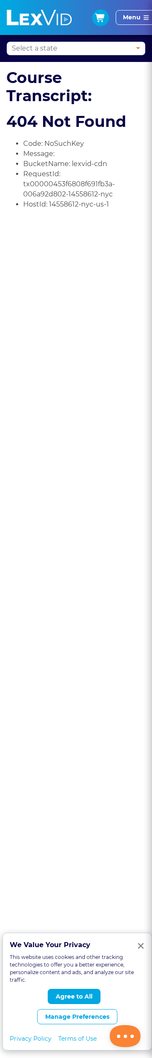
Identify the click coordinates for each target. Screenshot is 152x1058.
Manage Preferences (77, 1016)
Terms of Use (77, 1038)
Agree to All (74, 996)
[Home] (39, 17)
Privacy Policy (31, 1038)
